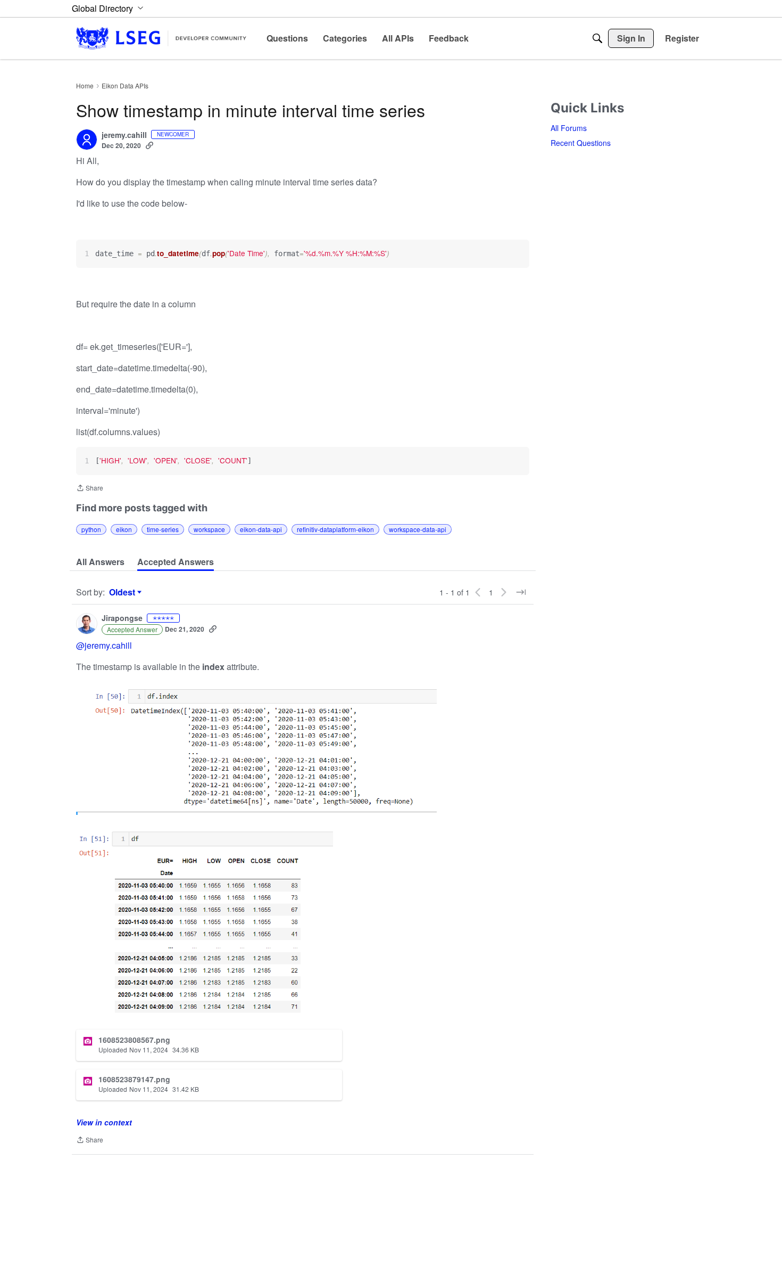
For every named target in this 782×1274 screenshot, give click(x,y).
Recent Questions (581, 142)
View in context (104, 1122)
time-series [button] (163, 529)
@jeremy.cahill (104, 645)
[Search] (597, 38)
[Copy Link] (149, 145)
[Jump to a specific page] (520, 592)
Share (89, 488)
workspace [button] (209, 529)
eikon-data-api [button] (261, 529)
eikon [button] (124, 529)
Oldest (123, 592)
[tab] (100, 562)
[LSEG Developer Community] (161, 38)
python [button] (91, 529)
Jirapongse (122, 618)
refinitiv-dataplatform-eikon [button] (335, 529)
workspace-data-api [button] (417, 529)
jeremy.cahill (124, 135)
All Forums (569, 128)
